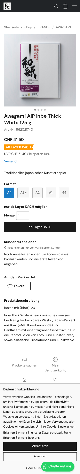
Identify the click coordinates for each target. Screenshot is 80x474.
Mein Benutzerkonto (55, 367)
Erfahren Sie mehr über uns (21, 437)
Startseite (11, 27)
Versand (10, 161)
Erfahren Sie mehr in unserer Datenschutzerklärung (37, 432)
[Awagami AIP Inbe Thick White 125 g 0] (40, 70)
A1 (51, 192)
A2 (37, 192)
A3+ (23, 192)
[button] (7, 6)
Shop (28, 27)
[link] (40, 467)
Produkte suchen (24, 365)
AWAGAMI (63, 27)
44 (64, 192)
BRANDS (44, 27)
